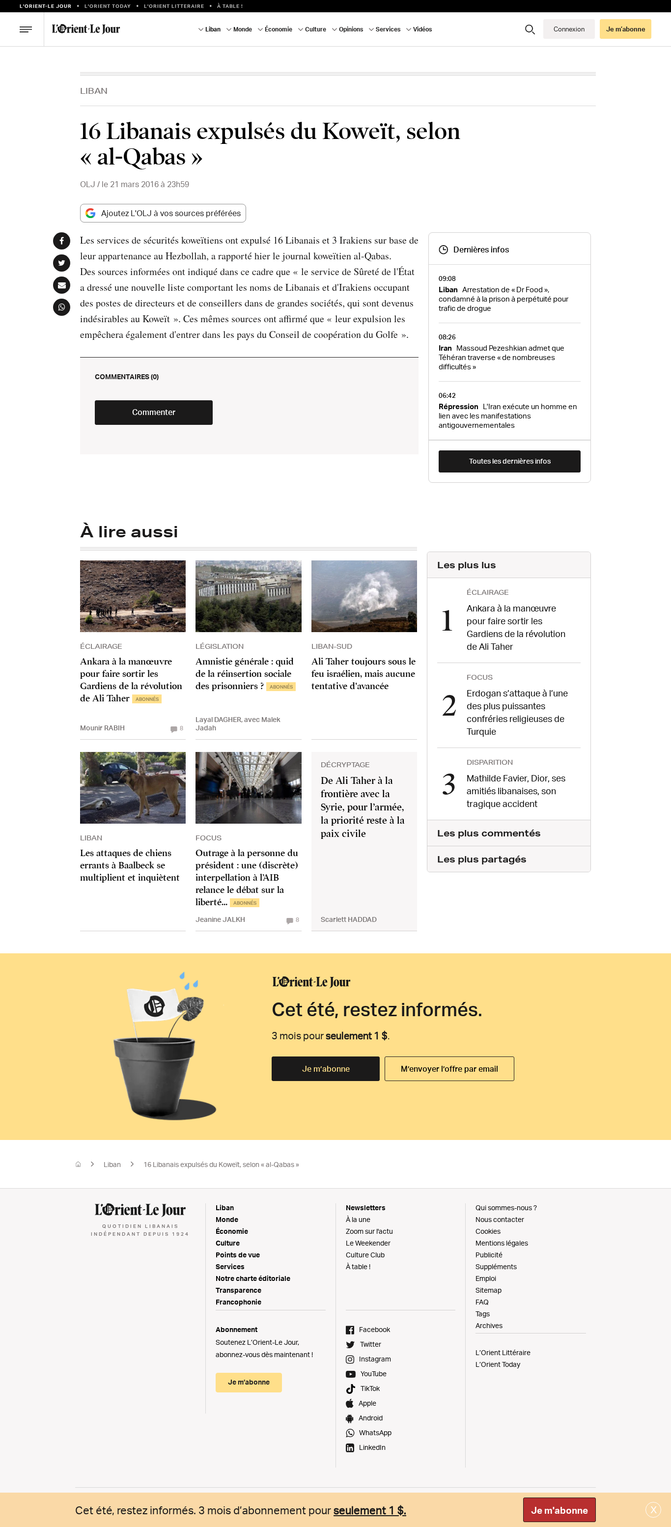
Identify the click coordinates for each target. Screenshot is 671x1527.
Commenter (153, 412)
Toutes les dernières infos (510, 461)
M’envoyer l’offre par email (449, 1069)
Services (230, 1266)
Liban (94, 90)
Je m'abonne (559, 1510)
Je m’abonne (326, 1069)
